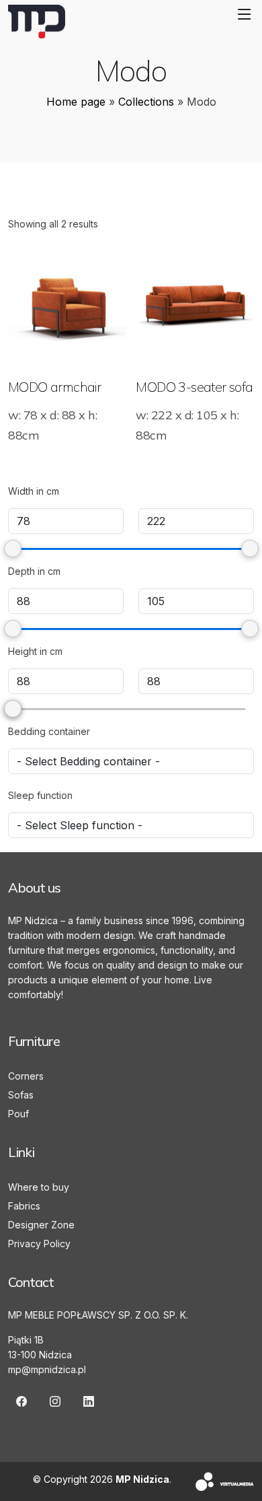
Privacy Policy (39, 1243)
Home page (75, 101)
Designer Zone (41, 1224)
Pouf (18, 1113)
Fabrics (24, 1206)
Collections (146, 101)
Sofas (21, 1095)
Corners (26, 1076)
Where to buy (38, 1187)
